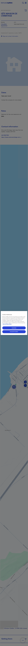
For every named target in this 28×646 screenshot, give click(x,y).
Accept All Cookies (14, 331)
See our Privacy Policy (7, 324)
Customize (14, 327)
